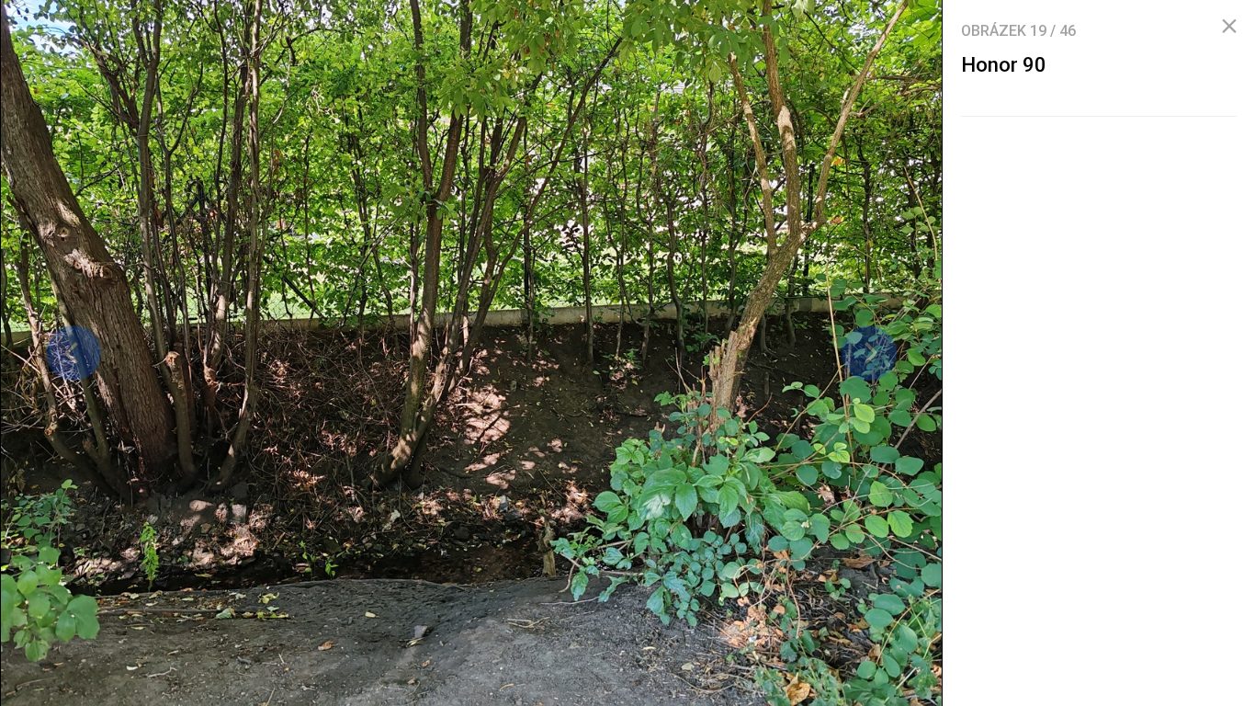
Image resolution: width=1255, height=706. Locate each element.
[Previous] (73, 353)
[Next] (869, 353)
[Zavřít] (1229, 27)
